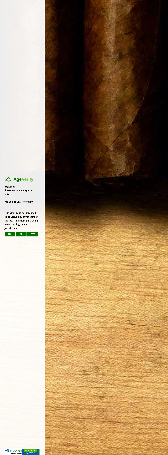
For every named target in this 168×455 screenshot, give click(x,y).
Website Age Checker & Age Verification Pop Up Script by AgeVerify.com (165, 454)
